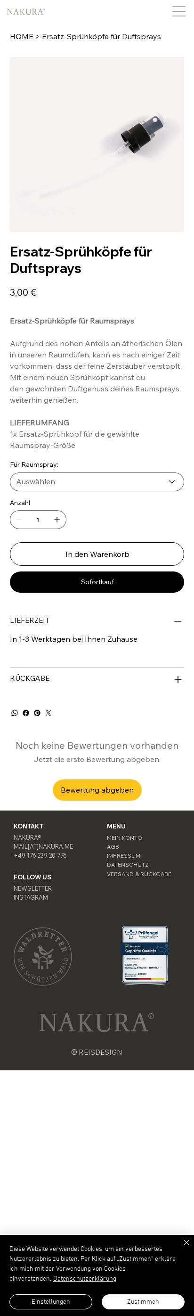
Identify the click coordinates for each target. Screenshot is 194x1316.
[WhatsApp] (14, 713)
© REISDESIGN (96, 1052)
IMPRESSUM (123, 855)
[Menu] (179, 11)
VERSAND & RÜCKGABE (139, 873)
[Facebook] (26, 713)
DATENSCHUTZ (128, 864)
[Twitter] (48, 713)
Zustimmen (143, 1302)
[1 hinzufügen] (57, 519)
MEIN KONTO (124, 837)
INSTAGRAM (31, 897)
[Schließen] (181, 1248)
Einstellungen (51, 1302)
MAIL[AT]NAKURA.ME (43, 846)
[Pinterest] (37, 713)
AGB (113, 846)
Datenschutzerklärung (84, 1279)
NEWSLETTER (33, 888)
